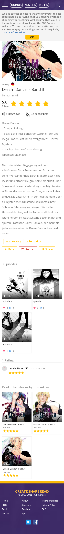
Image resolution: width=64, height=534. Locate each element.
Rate (11, 249)
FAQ (44, 509)
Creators (26, 505)
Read (4, 509)
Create (5, 513)
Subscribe (35, 241)
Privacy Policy (48, 505)
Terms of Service (50, 500)
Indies (43, 5)
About (25, 500)
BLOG (5, 505)
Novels (30, 5)
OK (32, 37)
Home (5, 500)
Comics (16, 5)
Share (49, 249)
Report (30, 249)
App (24, 513)
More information (14, 32)
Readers (26, 509)
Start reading (13, 241)
